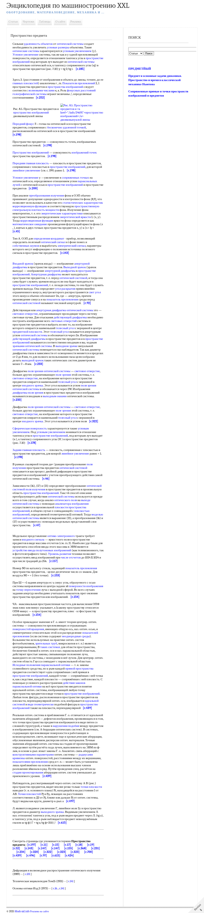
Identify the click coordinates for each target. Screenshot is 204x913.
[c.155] (68, 848)
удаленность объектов (38, 44)
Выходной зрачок (74, 267)
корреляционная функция (36, 220)
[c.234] (21, 852)
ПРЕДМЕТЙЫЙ (139, 68)
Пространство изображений (31, 152)
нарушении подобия (66, 726)
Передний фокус (23, 124)
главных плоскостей (25, 83)
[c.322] (48, 852)
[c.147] (42, 848)
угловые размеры (58, 47)
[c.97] (43, 855)
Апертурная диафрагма (46, 274)
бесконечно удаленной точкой (66, 127)
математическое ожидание (30, 224)
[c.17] (67, 845)
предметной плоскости (27, 331)
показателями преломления (30, 761)
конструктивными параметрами (33, 754)
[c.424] (69, 855)
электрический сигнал (72, 245)
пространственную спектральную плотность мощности (56, 208)
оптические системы (26, 51)
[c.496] (30, 855)
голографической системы (30, 94)
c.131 (27, 874)
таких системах (50, 647)
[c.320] (34, 852)
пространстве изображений (67, 167)
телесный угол (65, 328)
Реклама (75, 21)
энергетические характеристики (62, 213)
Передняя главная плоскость (31, 163)
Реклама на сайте (39, 911)
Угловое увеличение (25, 54)
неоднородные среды (76, 636)
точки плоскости (91, 787)
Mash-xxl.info (22, 911)
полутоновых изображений (53, 550)
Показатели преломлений (78, 83)
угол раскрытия (65, 288)
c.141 (70, 881)
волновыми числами (41, 90)
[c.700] (88, 852)
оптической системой (73, 278)
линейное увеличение (26, 170)
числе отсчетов (71, 557)
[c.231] (95, 848)
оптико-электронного (61, 536)
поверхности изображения (86, 586)
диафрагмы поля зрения (28, 392)
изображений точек (84, 152)
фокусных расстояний (81, 90)
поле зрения (63, 374)
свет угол (95, 292)
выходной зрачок (33, 360)
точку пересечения (28, 589)
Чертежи (28, 21)
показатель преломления (62, 299)
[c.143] (29, 848)
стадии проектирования (28, 772)
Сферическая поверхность (30, 428)
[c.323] (61, 852)
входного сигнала (33, 539)
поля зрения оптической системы (49, 371)
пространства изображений (65, 87)
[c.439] (17, 855)
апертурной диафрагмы (60, 271)
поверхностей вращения (28, 629)
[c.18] (79, 845)
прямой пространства (79, 668)
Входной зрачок (23, 263)
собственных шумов (26, 245)
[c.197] (31, 845)
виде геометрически (40, 704)
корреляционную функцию (30, 206)
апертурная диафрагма (51, 310)
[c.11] (44, 845)
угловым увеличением (77, 51)
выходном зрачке (67, 346)
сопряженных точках (75, 177)
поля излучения (35, 489)
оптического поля (65, 500)
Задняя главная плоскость (29, 450)
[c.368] (82, 848)
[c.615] (55, 855)
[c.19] (90, 845)
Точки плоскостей (29, 794)
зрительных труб (46, 643)
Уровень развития (59, 554)
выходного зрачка (52, 812)
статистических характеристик (83, 202)
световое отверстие (25, 314)
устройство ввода (24, 550)
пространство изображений (31, 112)
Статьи (13, 21)
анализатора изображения (72, 503)
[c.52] (16, 848)
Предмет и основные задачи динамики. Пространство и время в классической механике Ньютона (155, 80)
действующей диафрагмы (70, 317)
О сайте (60, 21)
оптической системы (70, 44)
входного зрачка (32, 385)
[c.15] (55, 845)
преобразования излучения (46, 195)
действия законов (74, 683)
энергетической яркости (75, 217)
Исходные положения (26, 665)
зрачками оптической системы (32, 346)
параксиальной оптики (55, 665)
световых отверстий (64, 321)
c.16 (55, 888)
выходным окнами (55, 396)
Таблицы (44, 21)
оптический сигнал (53, 242)
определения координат (48, 238)
